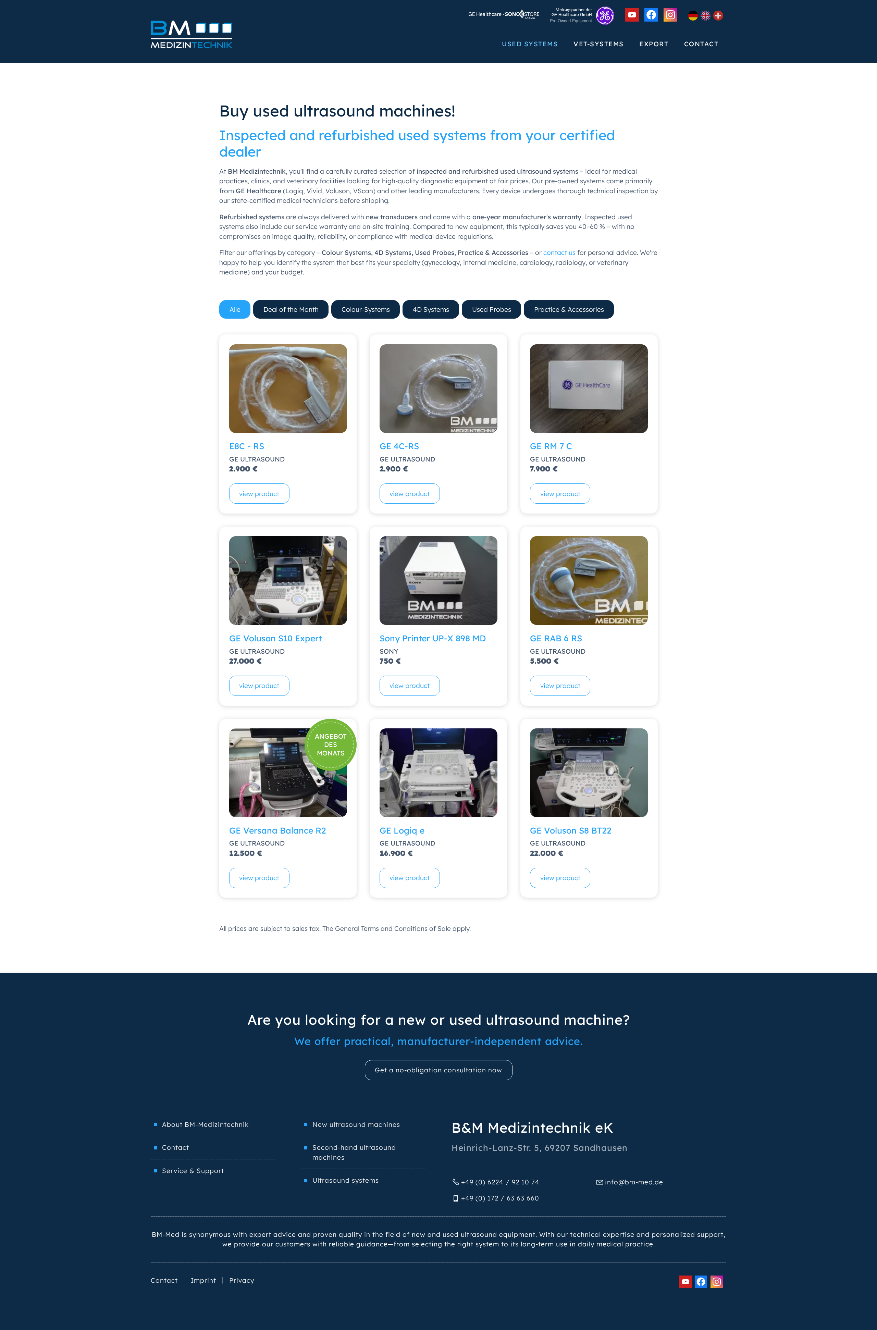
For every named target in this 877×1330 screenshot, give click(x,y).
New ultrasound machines (356, 1124)
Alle (235, 309)
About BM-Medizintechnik (205, 1124)
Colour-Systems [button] (366, 309)
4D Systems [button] (431, 309)
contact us (559, 252)
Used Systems (530, 44)
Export (653, 44)
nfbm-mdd (633, 1182)
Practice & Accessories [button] (569, 309)
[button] (632, 15)
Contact (701, 44)
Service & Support (193, 1171)
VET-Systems (598, 44)
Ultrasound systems (345, 1180)
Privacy (241, 1280)
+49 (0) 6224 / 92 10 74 (500, 1182)
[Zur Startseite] (191, 34)
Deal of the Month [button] (291, 309)
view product (259, 494)
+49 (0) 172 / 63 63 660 (500, 1198)
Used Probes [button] (491, 309)
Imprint (203, 1280)
